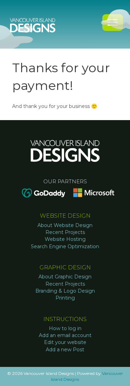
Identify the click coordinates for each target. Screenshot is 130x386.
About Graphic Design (65, 277)
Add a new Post (65, 349)
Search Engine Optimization (65, 246)
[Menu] (112, 22)
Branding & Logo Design (65, 291)
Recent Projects (65, 232)
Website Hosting (65, 239)
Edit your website (65, 342)
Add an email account (65, 335)
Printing (65, 298)
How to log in (65, 328)
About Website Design (65, 225)
